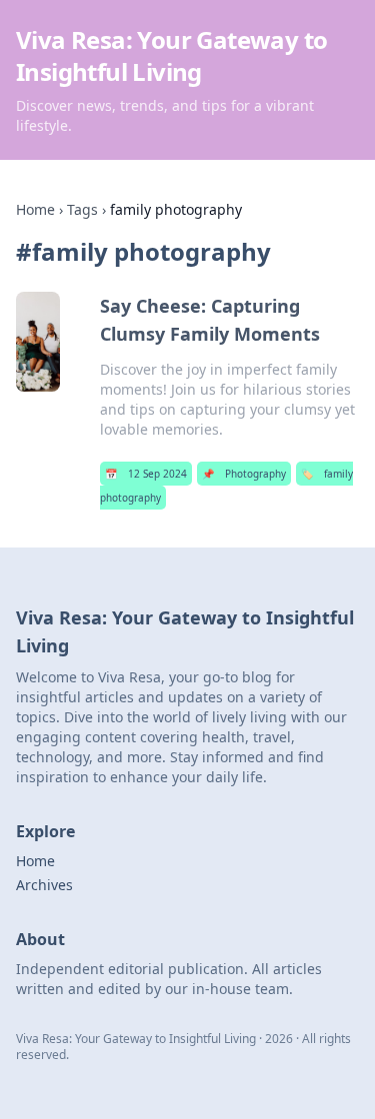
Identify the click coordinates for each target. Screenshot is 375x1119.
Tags (82, 209)
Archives (44, 884)
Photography (244, 474)
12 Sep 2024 (146, 474)
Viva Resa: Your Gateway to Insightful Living (171, 55)
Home (35, 209)
